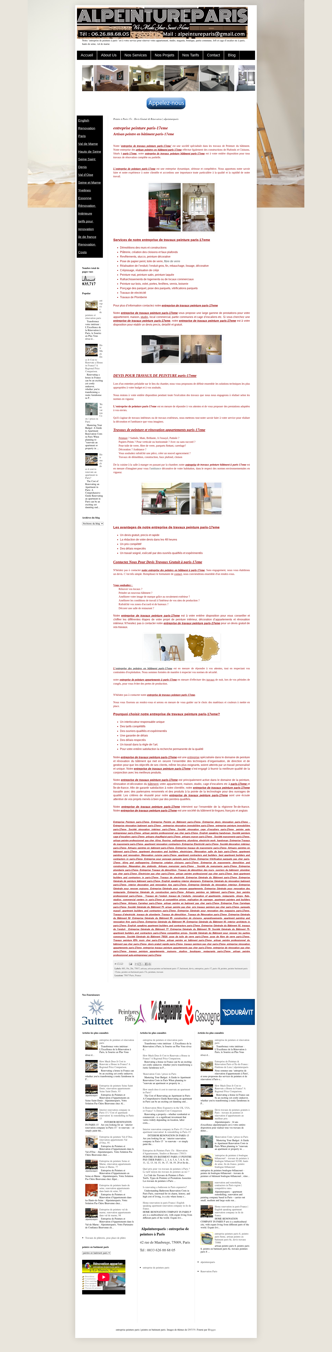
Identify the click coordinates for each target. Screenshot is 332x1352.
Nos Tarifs (190, 55)
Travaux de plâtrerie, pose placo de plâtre (105, 1237)
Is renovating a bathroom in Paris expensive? (165, 1187)
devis (191, 968)
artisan (144, 968)
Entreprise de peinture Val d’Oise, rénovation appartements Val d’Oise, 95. (116, 1139)
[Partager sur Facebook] (146, 964)
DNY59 (191, 1329)
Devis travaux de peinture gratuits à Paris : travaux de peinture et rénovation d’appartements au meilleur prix (232, 1114)
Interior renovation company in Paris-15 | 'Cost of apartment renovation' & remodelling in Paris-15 (116, 1114)
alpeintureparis (208, 1262)
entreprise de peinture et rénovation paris (116, 1041)
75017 (137, 968)
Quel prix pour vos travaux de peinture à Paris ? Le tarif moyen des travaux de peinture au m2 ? (166, 1170)
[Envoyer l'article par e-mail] (130, 963)
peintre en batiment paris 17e (134, 971)
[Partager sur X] (143, 964)
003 (123, 968)
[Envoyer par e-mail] (136, 964)
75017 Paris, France (132, 975)
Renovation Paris (209, 1271)
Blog (232, 55)
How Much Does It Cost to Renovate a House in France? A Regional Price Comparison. (94, 358)
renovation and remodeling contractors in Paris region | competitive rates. (228, 1185)
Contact (213, 55)
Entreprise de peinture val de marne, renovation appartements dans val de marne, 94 (115, 1212)
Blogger (211, 1329)
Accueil (87, 55)
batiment (184, 968)
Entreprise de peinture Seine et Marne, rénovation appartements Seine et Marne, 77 (115, 1163)
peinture (152, 971)
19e (127, 968)
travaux (160, 971)
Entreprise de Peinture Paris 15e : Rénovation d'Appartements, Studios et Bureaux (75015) (165, 1152)
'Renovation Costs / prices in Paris (159, 1073)
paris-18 (216, 968)
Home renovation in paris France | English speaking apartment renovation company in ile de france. (167, 1205)
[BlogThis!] (139, 964)
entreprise (199, 968)
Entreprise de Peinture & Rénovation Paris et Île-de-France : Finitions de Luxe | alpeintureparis (232, 1064)
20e (131, 968)
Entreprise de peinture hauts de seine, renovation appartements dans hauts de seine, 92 (114, 1188)
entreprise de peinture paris (156, 1267)
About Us (109, 55)
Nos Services (135, 55)
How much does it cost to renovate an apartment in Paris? (166, 1091)
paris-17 (208, 968)
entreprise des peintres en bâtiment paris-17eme (144, 668)
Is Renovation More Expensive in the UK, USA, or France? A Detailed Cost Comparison (166, 1109)
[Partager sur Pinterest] (149, 964)
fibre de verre (172, 261)
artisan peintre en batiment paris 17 (163, 968)
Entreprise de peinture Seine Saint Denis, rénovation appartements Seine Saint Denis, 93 (116, 1088)
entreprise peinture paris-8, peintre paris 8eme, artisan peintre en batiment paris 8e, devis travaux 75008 (231, 1238)
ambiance (156, 468)
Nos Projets (164, 55)
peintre (224, 968)
